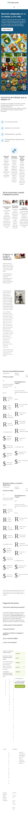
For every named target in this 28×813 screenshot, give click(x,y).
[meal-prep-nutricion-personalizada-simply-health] (14, 52)
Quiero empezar (7, 29)
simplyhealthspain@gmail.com (8, 768)
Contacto (15, 768)
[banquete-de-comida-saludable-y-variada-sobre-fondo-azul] (14, 90)
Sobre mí (15, 761)
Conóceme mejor (7, 361)
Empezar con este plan (8, 471)
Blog (14, 764)
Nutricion (15, 752)
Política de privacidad (19, 682)
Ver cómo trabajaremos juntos (11, 115)
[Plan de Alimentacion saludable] (14, 71)
